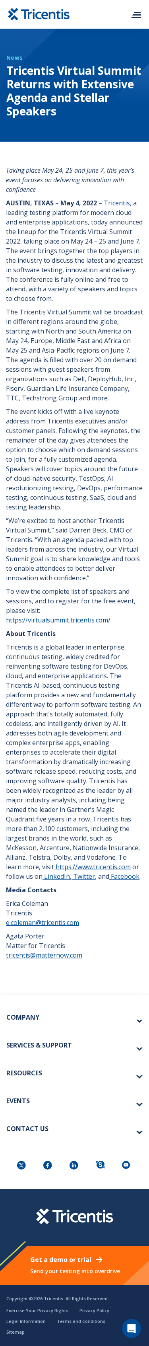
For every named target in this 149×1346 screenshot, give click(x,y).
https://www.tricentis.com (93, 866)
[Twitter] (22, 1166)
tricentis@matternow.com (44, 955)
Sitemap (15, 1332)
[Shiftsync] (101, 1166)
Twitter (84, 876)
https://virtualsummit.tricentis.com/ (58, 620)
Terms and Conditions (81, 1321)
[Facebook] (48, 1166)
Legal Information (26, 1321)
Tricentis (117, 203)
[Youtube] (127, 1166)
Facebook (125, 876)
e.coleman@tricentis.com (42, 922)
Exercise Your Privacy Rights (37, 1310)
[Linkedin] (75, 1166)
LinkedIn (57, 876)
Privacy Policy (94, 1310)
